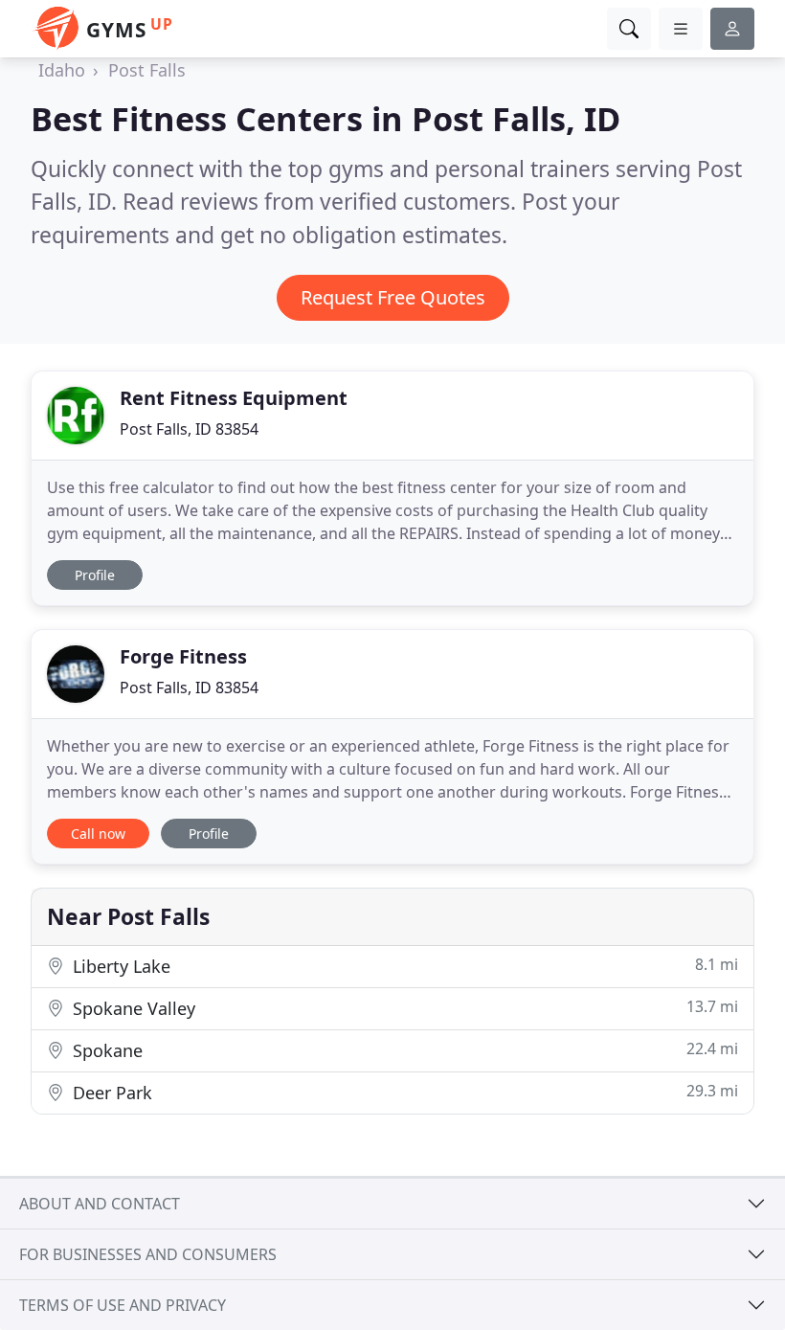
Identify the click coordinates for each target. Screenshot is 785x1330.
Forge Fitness (183, 656)
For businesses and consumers (148, 1254)
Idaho (61, 69)
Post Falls (147, 69)
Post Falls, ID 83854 (189, 429)
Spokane (403, 1050)
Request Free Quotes (393, 297)
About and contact (99, 1203)
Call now (98, 833)
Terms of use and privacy (122, 1305)
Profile (95, 575)
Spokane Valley (403, 1008)
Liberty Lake (403, 966)
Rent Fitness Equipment (234, 398)
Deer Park (403, 1092)
